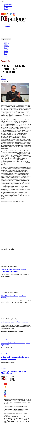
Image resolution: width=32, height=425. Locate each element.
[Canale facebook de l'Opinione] (11, 15)
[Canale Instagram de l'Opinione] (14, 15)
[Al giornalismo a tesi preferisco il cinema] (10, 317)
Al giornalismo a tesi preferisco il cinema (14, 322)
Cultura (6, 49)
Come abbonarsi (8, 6)
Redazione (3, 79)
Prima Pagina (7, 26)
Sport (5, 54)
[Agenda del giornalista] (8, 37)
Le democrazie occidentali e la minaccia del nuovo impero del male (15, 358)
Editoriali (6, 43)
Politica (6, 45)
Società (6, 52)
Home (5, 42)
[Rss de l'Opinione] (5, 15)
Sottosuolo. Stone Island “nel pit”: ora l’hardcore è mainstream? (13, 270)
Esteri (5, 48)
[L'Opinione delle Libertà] (13, 22)
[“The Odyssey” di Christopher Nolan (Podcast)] (10, 291)
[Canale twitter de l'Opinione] (8, 15)
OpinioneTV (7, 24)
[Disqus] (16, 225)
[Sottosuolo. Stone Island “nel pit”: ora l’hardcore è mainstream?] (10, 265)
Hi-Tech (6, 51)
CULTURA (4, 339)
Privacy (6, 7)
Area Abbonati (8, 4)
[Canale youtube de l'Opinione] (2, 15)
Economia (6, 46)
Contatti (6, 9)
